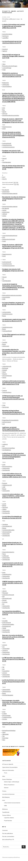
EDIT (3, 177)
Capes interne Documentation (9, 767)
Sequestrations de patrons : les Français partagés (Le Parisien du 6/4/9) (12, 544)
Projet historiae (8, 820)
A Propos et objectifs (7, 764)
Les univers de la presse (8, 794)
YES (14, 182)
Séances (6, 787)
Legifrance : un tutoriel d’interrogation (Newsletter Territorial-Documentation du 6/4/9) (13, 429)
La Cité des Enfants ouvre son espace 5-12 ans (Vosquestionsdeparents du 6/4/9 (13, 681)
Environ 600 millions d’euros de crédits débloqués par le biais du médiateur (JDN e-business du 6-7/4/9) (14, 475)
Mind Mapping (6, 797)
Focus (5, 773)
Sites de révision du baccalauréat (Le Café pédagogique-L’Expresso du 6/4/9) (13, 167)
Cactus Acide (10, 2)
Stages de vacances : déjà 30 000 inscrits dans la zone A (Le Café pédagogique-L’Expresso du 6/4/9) (12, 120)
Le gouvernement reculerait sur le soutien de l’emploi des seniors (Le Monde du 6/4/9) (12, 564)
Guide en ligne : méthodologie (11, 781)
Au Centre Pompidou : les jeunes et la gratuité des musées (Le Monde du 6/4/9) (13, 304)
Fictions (4, 791)
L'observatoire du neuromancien (12, 802)
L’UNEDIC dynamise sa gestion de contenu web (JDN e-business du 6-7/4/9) (12, 583)
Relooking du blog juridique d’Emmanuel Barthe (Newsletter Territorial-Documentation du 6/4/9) (13, 412)
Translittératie (5, 812)
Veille (5, 805)
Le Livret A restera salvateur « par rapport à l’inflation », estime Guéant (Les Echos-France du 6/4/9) (13, 495)
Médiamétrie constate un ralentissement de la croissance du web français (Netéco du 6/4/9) (13, 74)
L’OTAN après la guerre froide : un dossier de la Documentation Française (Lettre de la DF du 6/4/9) (13, 397)
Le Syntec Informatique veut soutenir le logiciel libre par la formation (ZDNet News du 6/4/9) (13, 26)
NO (17, 182)
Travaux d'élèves (6, 815)
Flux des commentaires (8, 836)
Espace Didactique (7, 779)
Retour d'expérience (9, 784)
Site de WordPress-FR (8, 839)
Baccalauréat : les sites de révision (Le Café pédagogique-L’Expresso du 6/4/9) (13, 198)
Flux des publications (7, 833)
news (3, 800)
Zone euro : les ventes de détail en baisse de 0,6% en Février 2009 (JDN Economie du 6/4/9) (13, 637)
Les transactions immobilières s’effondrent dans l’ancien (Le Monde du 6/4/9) (13, 612)
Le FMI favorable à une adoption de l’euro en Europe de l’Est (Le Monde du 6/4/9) (13, 659)
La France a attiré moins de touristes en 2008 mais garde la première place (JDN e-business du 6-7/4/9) (13, 382)
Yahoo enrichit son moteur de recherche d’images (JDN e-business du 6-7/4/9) (13, 56)
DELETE (4, 179)
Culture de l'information (8, 770)
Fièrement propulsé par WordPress (11, 857)
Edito (3, 776)
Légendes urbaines (9, 817)
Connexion (5, 830)
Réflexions (5, 809)
